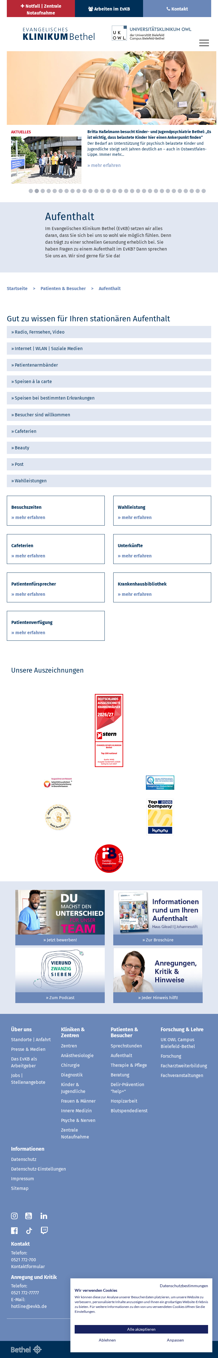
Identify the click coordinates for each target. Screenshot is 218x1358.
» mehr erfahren (104, 165)
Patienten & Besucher (64, 288)
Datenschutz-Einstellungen (38, 1169)
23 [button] (162, 191)
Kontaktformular (28, 1266)
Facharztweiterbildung (184, 1065)
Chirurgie (70, 1065)
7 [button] (66, 191)
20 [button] (144, 191)
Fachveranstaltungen (182, 1075)
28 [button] (192, 191)
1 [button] (31, 191)
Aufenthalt (110, 288)
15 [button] (114, 191)
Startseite (18, 288)
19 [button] (138, 191)
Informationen (27, 1149)
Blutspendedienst (129, 1110)
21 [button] (150, 191)
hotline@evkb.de (29, 1306)
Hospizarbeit (124, 1101)
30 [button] (204, 191)
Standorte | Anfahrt (31, 1039)
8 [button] (72, 191)
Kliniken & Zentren (73, 1032)
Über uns (21, 1029)
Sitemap (20, 1188)
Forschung (171, 1056)
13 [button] (102, 191)
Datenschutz (23, 1159)
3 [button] (43, 191)
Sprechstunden (126, 1046)
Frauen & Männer (78, 1101)
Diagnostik (72, 1075)
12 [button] (96, 191)
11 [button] (90, 191)
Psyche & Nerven (78, 1120)
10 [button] (84, 191)
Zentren (69, 1046)
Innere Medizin (76, 1110)
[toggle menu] (204, 42)
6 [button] (60, 191)
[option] (111, 119)
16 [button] (120, 191)
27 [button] (186, 191)
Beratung (120, 1075)
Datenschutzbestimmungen (184, 1285)
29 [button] (198, 191)
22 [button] (156, 191)
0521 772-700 (23, 1259)
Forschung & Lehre (182, 1029)
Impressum (22, 1178)
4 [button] (49, 191)
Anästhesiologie (77, 1055)
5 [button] (55, 191)
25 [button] (174, 191)
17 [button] (126, 191)
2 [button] (37, 191)
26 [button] (180, 191)
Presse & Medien (28, 1049)
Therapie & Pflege (129, 1065)
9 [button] (78, 191)
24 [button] (168, 191)
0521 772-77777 (25, 1292)
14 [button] (108, 191)
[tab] (109, 332)
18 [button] (132, 191)
